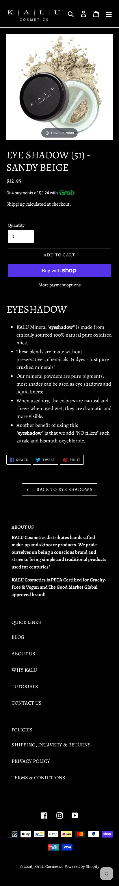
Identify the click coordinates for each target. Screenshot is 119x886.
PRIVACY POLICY (31, 761)
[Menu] (109, 13)
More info (84, 192)
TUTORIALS (25, 686)
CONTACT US (27, 702)
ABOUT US (23, 653)
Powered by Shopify (81, 866)
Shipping (15, 204)
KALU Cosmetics (48, 866)
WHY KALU (24, 670)
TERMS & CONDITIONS (38, 777)
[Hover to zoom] (59, 86)
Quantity (16, 225)
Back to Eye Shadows (63, 489)
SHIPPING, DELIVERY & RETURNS (51, 744)
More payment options (59, 285)
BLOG (18, 637)
